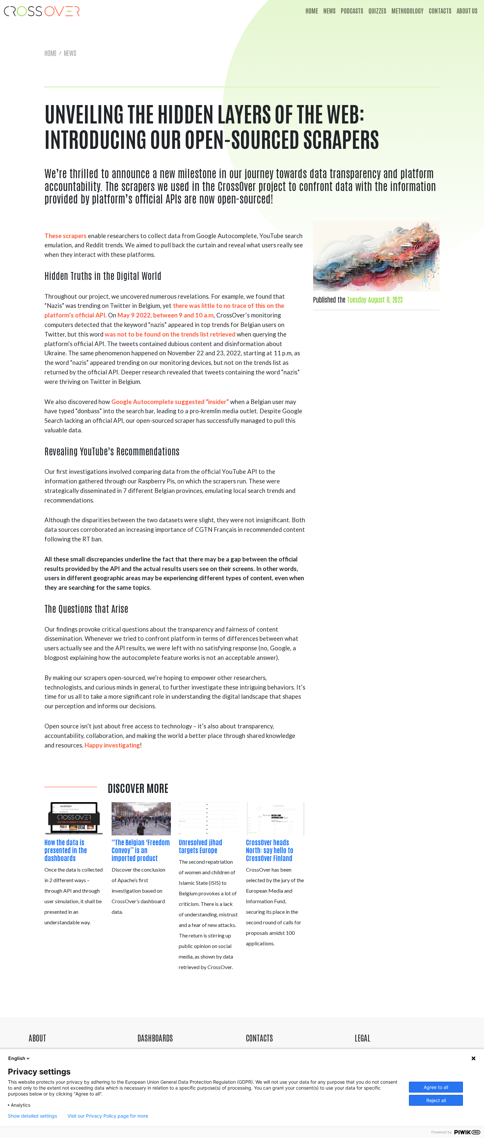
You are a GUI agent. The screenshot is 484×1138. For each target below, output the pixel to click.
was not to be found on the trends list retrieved (170, 334)
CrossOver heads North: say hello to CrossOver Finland (269, 850)
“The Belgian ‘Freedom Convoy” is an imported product (141, 850)
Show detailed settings (32, 1116)
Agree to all (436, 1087)
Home (312, 10)
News (329, 10)
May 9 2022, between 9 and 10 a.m (166, 315)
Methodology (407, 10)
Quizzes (377, 10)
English (16, 1058)
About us (467, 10)
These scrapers (65, 235)
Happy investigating (112, 745)
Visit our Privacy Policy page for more (107, 1116)
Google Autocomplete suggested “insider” (170, 401)
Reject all (436, 1100)
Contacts (440, 10)
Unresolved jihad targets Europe (200, 846)
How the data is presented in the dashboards (65, 850)
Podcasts (352, 10)
